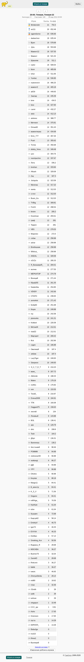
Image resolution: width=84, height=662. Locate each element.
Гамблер (68, 655)
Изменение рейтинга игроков (42, 650)
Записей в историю (41, 647)
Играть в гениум (40, 4)
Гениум (29, 657)
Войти (78, 4)
